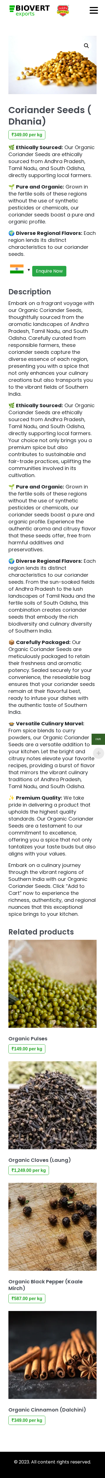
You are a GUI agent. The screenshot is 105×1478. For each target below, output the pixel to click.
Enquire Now (49, 271)
